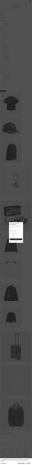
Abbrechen (16, 241)
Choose (16, 239)
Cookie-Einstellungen (4, 463)
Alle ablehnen (28, 463)
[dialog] (16, 232)
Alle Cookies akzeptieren (21, 463)
